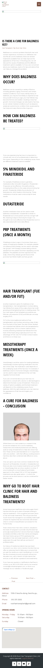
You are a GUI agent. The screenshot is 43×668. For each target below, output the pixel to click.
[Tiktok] (29, 664)
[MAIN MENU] (39, 4)
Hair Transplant (7, 48)
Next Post (30, 578)
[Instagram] (19, 664)
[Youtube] (24, 664)
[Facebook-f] (14, 664)
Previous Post (13, 578)
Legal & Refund (27, 658)
